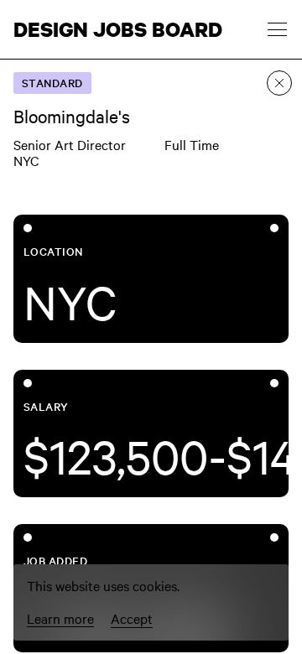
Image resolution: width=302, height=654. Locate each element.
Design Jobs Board (117, 29)
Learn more (60, 618)
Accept (132, 618)
